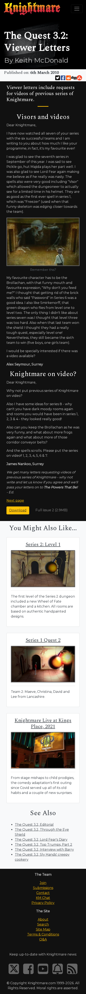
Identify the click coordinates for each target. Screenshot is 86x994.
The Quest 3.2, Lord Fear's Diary (41, 840)
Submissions (43, 888)
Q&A (43, 939)
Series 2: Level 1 (43, 544)
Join (43, 883)
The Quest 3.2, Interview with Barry (44, 850)
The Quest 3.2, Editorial (34, 825)
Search (43, 924)
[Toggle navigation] (77, 9)
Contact (43, 893)
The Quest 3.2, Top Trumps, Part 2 (43, 845)
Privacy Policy (43, 903)
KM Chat (43, 898)
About (43, 919)
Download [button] (18, 510)
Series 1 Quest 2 (43, 640)
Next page (15, 501)
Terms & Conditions (43, 934)
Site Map (43, 929)
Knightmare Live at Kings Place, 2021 (43, 723)
